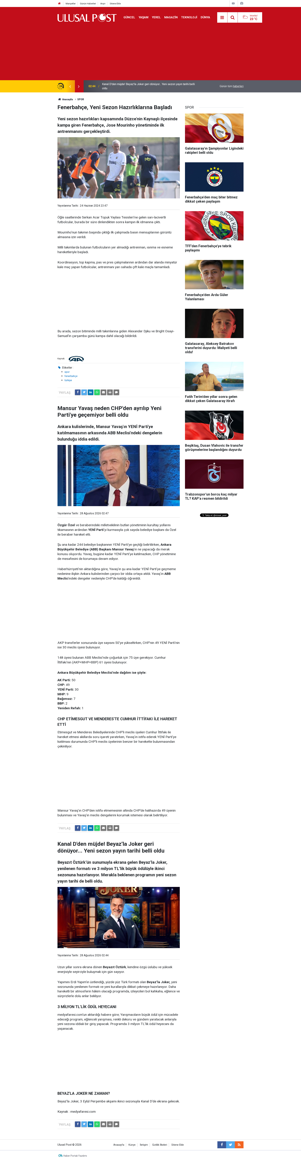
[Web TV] (233, 3)
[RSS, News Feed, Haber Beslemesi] (239, 1144)
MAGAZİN (171, 17)
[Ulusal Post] (87, 17)
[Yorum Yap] (116, 392)
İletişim (144, 1144)
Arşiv (102, 3)
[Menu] (222, 17)
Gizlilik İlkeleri (159, 1144)
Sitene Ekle (115, 3)
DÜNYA (205, 17)
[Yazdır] (110, 392)
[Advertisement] (150, 54)
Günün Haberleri (88, 3)
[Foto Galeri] (242, 3)
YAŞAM (143, 17)
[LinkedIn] (90, 392)
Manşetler (71, 3)
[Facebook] (77, 392)
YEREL (156, 17)
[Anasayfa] (59, 3)
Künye (132, 1144)
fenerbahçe (71, 376)
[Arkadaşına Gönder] (103, 392)
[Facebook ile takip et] (221, 1144)
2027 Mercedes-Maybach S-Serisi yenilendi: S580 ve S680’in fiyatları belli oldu (147, 86)
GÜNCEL (129, 17)
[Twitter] (84, 392)
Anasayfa (118, 1144)
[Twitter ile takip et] (230, 1144)
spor (67, 371)
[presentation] (70, 86)
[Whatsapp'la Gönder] (97, 392)
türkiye (68, 380)
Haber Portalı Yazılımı (75, 1155)
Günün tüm (232, 86)
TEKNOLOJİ (189, 17)
